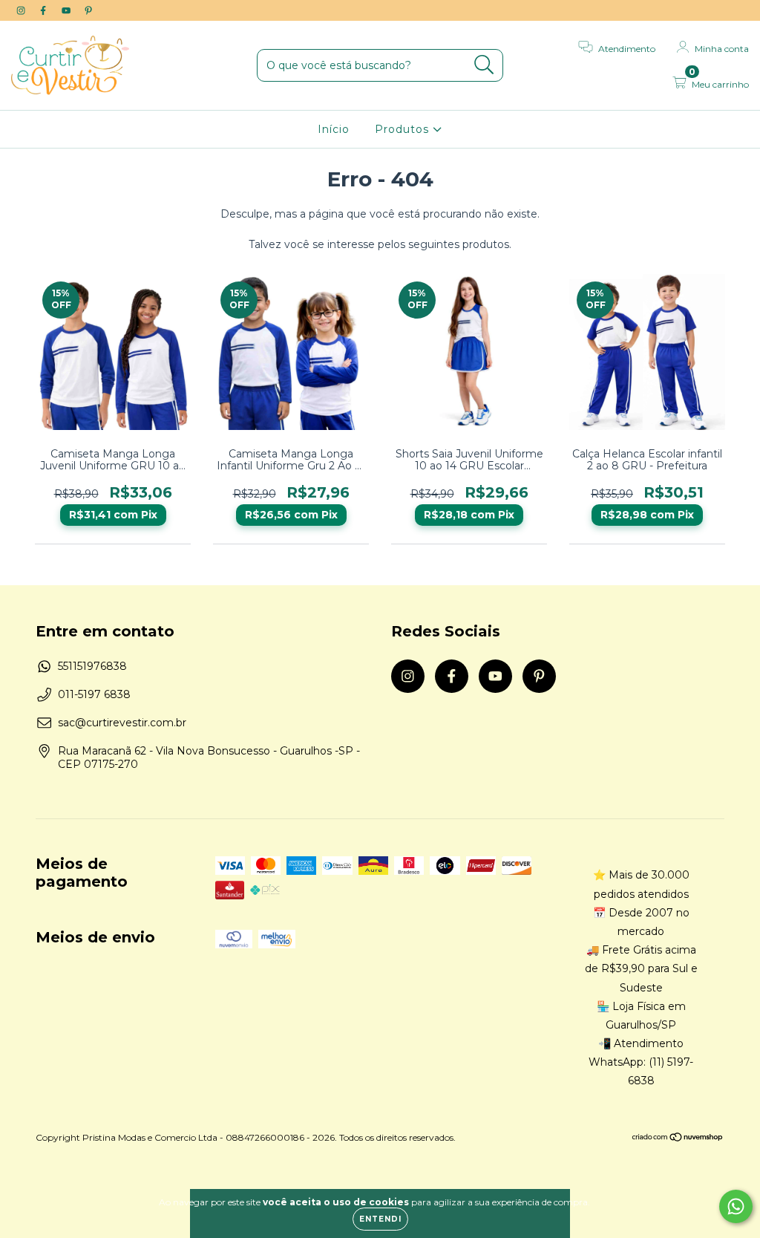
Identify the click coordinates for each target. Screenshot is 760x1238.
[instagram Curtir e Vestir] (22, 10)
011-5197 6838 (94, 694)
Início (334, 129)
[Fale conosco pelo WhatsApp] (736, 1206)
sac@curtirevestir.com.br (122, 722)
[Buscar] (484, 65)
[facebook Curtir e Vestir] (44, 10)
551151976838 (92, 666)
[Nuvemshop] (678, 1138)
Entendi (380, 1219)
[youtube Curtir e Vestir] (67, 10)
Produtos (404, 129)
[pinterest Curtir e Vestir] (88, 10)
